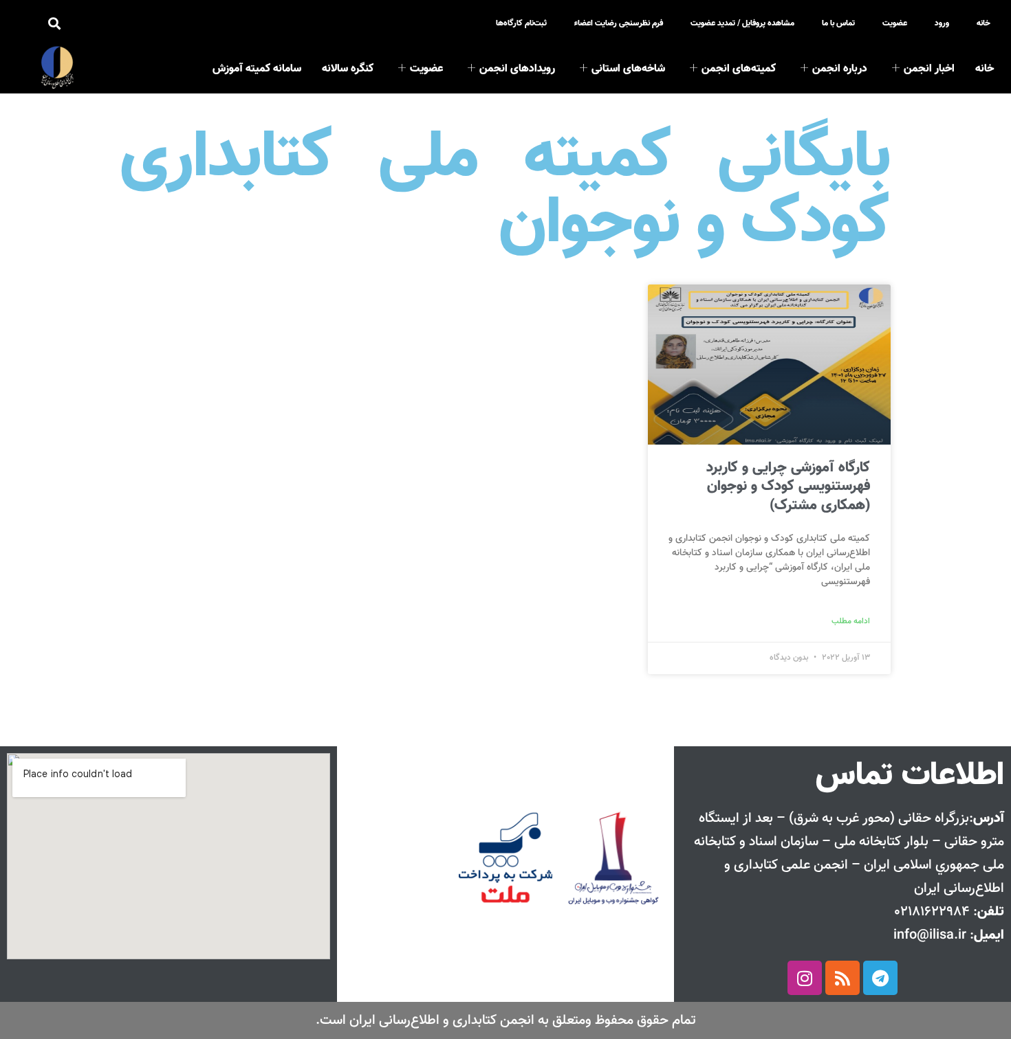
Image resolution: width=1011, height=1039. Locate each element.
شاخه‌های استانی (628, 69)
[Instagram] (804, 978)
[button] (54, 23)
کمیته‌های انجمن (739, 69)
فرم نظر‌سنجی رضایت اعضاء (618, 22)
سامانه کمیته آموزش (257, 69)
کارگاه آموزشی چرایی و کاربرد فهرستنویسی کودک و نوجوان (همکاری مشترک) (788, 486)
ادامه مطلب (850, 621)
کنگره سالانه (347, 69)
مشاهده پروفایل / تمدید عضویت (742, 22)
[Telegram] (880, 978)
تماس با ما (838, 22)
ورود (942, 22)
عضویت (894, 22)
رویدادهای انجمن (517, 69)
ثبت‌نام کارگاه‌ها (521, 22)
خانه (983, 22)
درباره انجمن (839, 69)
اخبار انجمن (929, 69)
